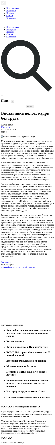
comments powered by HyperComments (18, 267)
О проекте (11, 18)
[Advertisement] (21, 296)
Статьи (9, 15)
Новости (10, 13)
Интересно (11, 11)
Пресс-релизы (12, 8)
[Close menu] (3, 3)
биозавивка (6, 262)
